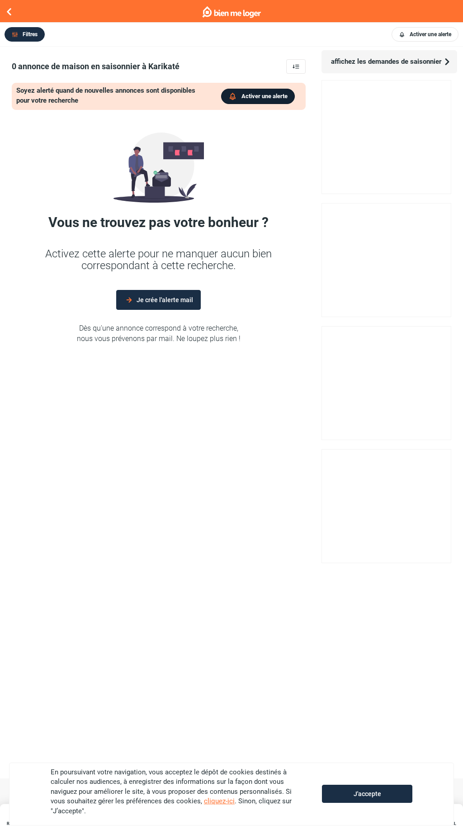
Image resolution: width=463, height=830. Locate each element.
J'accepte (367, 793)
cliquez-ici (219, 801)
